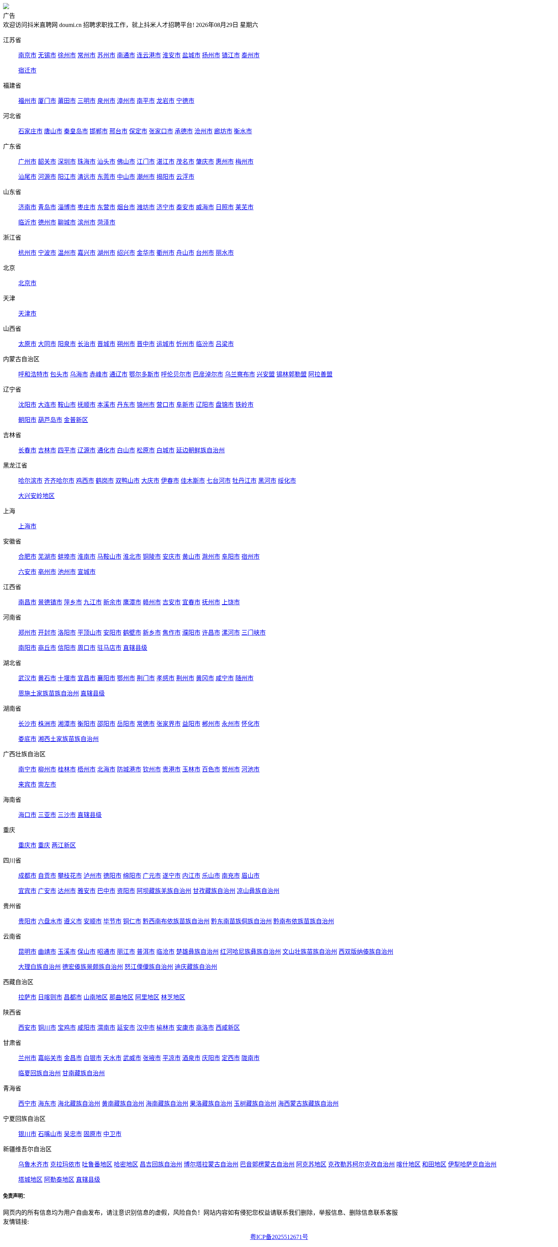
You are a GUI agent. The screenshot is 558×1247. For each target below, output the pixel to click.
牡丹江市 (244, 480)
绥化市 (287, 480)
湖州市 (106, 253)
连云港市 (149, 55)
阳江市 (67, 177)
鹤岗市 (105, 480)
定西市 (231, 1058)
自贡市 (47, 875)
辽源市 (86, 450)
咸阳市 (86, 1027)
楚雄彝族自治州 (197, 951)
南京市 (27, 55)
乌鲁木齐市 (33, 1164)
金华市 (146, 253)
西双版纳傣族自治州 (366, 951)
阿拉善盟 (320, 374)
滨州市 (86, 222)
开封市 (47, 632)
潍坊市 (146, 207)
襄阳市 (106, 678)
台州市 (205, 253)
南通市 (126, 55)
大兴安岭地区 (36, 496)
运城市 (165, 344)
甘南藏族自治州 (83, 1073)
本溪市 (106, 404)
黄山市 (191, 556)
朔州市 (126, 344)
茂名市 (185, 161)
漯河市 (231, 632)
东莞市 (106, 177)
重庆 (44, 845)
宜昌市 (86, 678)
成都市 (27, 875)
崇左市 (47, 784)
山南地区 (96, 997)
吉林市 (47, 450)
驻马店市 (109, 648)
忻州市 (185, 344)
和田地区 (434, 1164)
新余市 (112, 602)
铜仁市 (132, 921)
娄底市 (27, 739)
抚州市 (211, 602)
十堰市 (67, 678)
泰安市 (185, 207)
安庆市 (171, 556)
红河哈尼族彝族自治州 (250, 951)
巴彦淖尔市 (208, 374)
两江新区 (64, 845)
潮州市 (146, 177)
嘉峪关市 (50, 1058)
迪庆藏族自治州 (196, 967)
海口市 (27, 815)
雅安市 (86, 891)
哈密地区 (126, 1164)
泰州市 (250, 55)
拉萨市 (27, 997)
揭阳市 (165, 177)
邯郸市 (99, 131)
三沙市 (67, 815)
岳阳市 (126, 724)
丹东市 (126, 404)
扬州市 (211, 55)
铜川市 (47, 1027)
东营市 (106, 207)
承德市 (184, 131)
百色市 (211, 769)
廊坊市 (223, 131)
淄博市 (67, 207)
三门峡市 (253, 632)
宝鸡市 (67, 1027)
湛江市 (165, 161)
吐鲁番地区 (97, 1164)
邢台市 (118, 131)
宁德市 (185, 101)
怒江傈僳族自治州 (149, 967)
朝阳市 (27, 420)
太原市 (27, 344)
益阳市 (191, 724)
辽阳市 (205, 404)
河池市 (250, 769)
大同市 (47, 344)
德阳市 (112, 875)
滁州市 (211, 556)
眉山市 (250, 875)
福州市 (27, 101)
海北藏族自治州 (79, 1103)
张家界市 (168, 724)
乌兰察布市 (240, 374)
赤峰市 (99, 374)
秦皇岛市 (76, 131)
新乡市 (152, 632)
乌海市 (79, 374)
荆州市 (185, 678)
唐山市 (53, 131)
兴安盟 (266, 374)
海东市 (47, 1103)
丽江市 (126, 951)
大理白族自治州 (39, 967)
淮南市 (86, 556)
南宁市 (27, 769)
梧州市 (86, 769)
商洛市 (205, 1027)
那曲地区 (121, 997)
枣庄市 (86, 207)
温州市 (67, 253)
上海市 (27, 526)
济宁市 (165, 207)
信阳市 (67, 648)
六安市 (27, 572)
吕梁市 (225, 344)
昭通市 (106, 951)
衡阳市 (86, 724)
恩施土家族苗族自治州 (48, 693)
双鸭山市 (127, 480)
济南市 (27, 207)
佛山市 (126, 161)
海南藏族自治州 (167, 1103)
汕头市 (106, 161)
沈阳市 (27, 404)
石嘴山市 (50, 1134)
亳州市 (47, 572)
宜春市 (191, 602)
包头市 (59, 374)
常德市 (146, 724)
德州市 (47, 222)
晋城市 (106, 344)
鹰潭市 (132, 602)
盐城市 (191, 55)
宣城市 (86, 572)
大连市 (47, 404)
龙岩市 (165, 101)
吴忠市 (73, 1134)
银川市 (27, 1134)
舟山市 (185, 253)
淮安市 (171, 55)
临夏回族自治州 (39, 1073)
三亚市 (47, 815)
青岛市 (47, 207)
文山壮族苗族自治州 (309, 951)
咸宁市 (225, 678)
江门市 (146, 161)
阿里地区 (147, 997)
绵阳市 (132, 875)
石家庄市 (30, 131)
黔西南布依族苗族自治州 (176, 921)
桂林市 (67, 769)
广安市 (47, 891)
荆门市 (146, 678)
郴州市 (211, 724)
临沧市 (165, 951)
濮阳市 (191, 632)
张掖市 (152, 1058)
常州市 (86, 55)
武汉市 (27, 678)
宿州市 (250, 556)
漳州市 (126, 101)
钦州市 (152, 769)
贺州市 (231, 769)
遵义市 (73, 921)
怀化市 (250, 724)
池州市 (67, 572)
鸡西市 (85, 480)
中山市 (126, 177)
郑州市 (27, 632)
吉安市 (171, 602)
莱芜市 (244, 207)
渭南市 (106, 1027)
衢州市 (165, 253)
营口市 (165, 404)
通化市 (106, 450)
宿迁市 (27, 70)
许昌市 (211, 632)
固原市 (93, 1134)
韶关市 (47, 161)
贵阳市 (27, 921)
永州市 (231, 724)
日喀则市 (50, 997)
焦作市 (171, 632)
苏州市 (106, 55)
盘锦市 (225, 404)
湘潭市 (67, 724)
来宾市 (27, 784)
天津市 (27, 313)
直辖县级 (135, 648)
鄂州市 (126, 678)
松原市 (146, 450)
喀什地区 (408, 1164)
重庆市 (27, 845)
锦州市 (146, 404)
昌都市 (73, 997)
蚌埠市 (67, 556)
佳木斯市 (193, 480)
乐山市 (211, 875)
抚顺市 (86, 404)
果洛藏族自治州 (211, 1103)
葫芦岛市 (50, 420)
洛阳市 (67, 632)
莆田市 (67, 101)
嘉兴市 (86, 253)
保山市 (86, 951)
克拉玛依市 (65, 1164)
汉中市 (146, 1027)
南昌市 (27, 602)
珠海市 (86, 161)
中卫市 (112, 1134)
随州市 (244, 678)
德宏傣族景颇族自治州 (92, 967)
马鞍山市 (109, 556)
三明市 (86, 101)
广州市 (27, 161)
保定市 (138, 131)
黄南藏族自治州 (123, 1103)
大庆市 (150, 480)
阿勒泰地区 (59, 1179)
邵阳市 (106, 724)
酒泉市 (191, 1058)
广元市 (152, 875)
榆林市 (165, 1027)
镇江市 (231, 55)
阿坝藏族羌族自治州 (164, 891)
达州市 (67, 891)
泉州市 (106, 101)
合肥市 (27, 556)
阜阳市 (231, 556)
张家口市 (161, 131)
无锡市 (47, 55)
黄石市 (47, 678)
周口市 (86, 648)
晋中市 (146, 344)
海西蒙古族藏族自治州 (308, 1103)
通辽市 (118, 374)
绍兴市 (126, 253)
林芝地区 (173, 997)
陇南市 (250, 1058)
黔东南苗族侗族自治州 (241, 921)
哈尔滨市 (30, 480)
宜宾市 (27, 891)
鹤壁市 (132, 632)
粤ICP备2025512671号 (279, 1237)
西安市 (27, 1027)
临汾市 (205, 344)
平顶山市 (89, 632)
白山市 (126, 450)
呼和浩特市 (33, 374)
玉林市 (191, 769)
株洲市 (47, 724)
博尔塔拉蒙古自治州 (211, 1164)
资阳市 (126, 891)
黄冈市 (205, 678)
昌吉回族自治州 (161, 1164)
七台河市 (218, 480)
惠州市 (225, 161)
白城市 (165, 450)
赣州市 (152, 602)
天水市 (112, 1058)
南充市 (231, 875)
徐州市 (67, 55)
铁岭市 (244, 404)
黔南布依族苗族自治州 (303, 921)
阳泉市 (67, 344)
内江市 (191, 875)
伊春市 (170, 480)
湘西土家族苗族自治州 (68, 739)
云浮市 (185, 177)
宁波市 (47, 253)
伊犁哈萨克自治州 (472, 1164)
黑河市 (267, 480)
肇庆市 (205, 161)
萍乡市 (73, 602)
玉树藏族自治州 (255, 1103)
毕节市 (112, 921)
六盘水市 (50, 921)
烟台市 (126, 207)
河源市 (47, 177)
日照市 (225, 207)
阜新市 (185, 404)
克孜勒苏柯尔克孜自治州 (361, 1164)
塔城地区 (30, 1179)
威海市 (205, 207)
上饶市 (231, 602)
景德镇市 (50, 602)
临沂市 (27, 222)
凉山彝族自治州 (258, 891)
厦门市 (47, 101)
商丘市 (47, 648)
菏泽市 (106, 222)
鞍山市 (67, 404)
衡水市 (243, 131)
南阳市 (27, 648)
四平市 (67, 450)
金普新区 (76, 420)
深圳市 (67, 161)
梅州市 (244, 161)
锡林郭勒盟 (291, 374)
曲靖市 (47, 951)
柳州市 (47, 769)
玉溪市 (67, 951)
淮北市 (132, 556)
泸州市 (93, 875)
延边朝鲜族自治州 (200, 450)
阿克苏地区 (311, 1164)
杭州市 (27, 253)
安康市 (185, 1027)
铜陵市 (152, 556)
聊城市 (67, 222)
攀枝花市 (70, 875)
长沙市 (27, 724)
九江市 (93, 602)
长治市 (86, 344)
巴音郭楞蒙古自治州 (267, 1164)
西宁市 (27, 1103)
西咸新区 (228, 1027)
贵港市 (171, 769)
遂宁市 (171, 875)
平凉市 (171, 1058)
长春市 (27, 450)
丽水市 (225, 253)
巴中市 (106, 891)
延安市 (126, 1027)
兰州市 (27, 1058)
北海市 (106, 769)
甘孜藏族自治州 (214, 891)
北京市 (27, 283)
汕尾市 (27, 177)
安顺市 (93, 921)
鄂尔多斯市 (144, 374)
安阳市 (112, 632)
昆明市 (27, 951)
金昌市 (73, 1058)
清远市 (86, 177)
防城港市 (129, 769)
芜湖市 (47, 556)
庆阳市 (211, 1058)
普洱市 (146, 951)
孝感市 (165, 678)
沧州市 (203, 131)
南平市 (146, 101)
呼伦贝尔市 (176, 374)
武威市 (132, 1058)
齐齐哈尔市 (59, 480)
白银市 (93, 1058)
